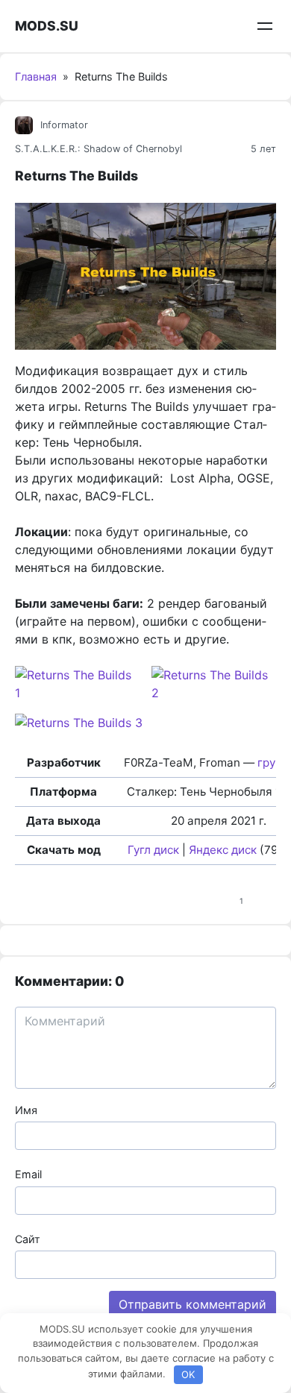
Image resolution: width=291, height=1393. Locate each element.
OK (188, 1374)
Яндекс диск (223, 850)
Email (28, 1174)
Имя (26, 1110)
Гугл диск (153, 850)
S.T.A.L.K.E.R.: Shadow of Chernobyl (98, 148)
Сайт (27, 1239)
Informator (64, 125)
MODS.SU (46, 26)
